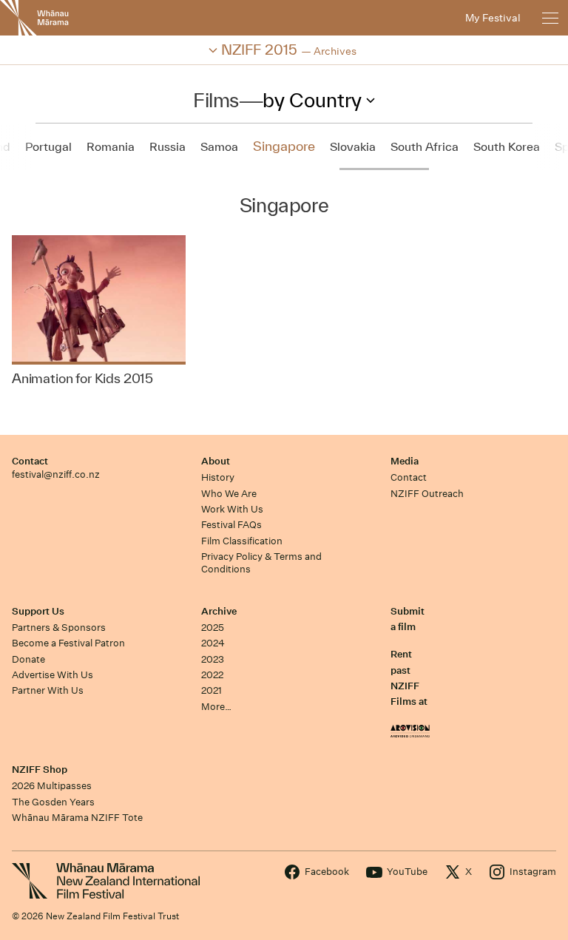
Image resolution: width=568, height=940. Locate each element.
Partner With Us (48, 690)
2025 (212, 627)
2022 (212, 675)
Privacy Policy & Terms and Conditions (261, 562)
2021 (211, 690)
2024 (213, 643)
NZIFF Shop (39, 769)
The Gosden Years (53, 802)
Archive (219, 611)
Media (404, 461)
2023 (212, 659)
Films (216, 100)
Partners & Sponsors (59, 627)
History (217, 477)
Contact (30, 461)
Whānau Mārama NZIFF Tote (77, 817)
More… (216, 706)
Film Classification (242, 541)
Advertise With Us (52, 675)
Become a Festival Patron (68, 643)
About (215, 461)
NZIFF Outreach (427, 493)
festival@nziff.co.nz (56, 474)
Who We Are (229, 493)
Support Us (38, 611)
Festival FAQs (231, 524)
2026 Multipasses (52, 786)
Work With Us (232, 509)
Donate (28, 659)
